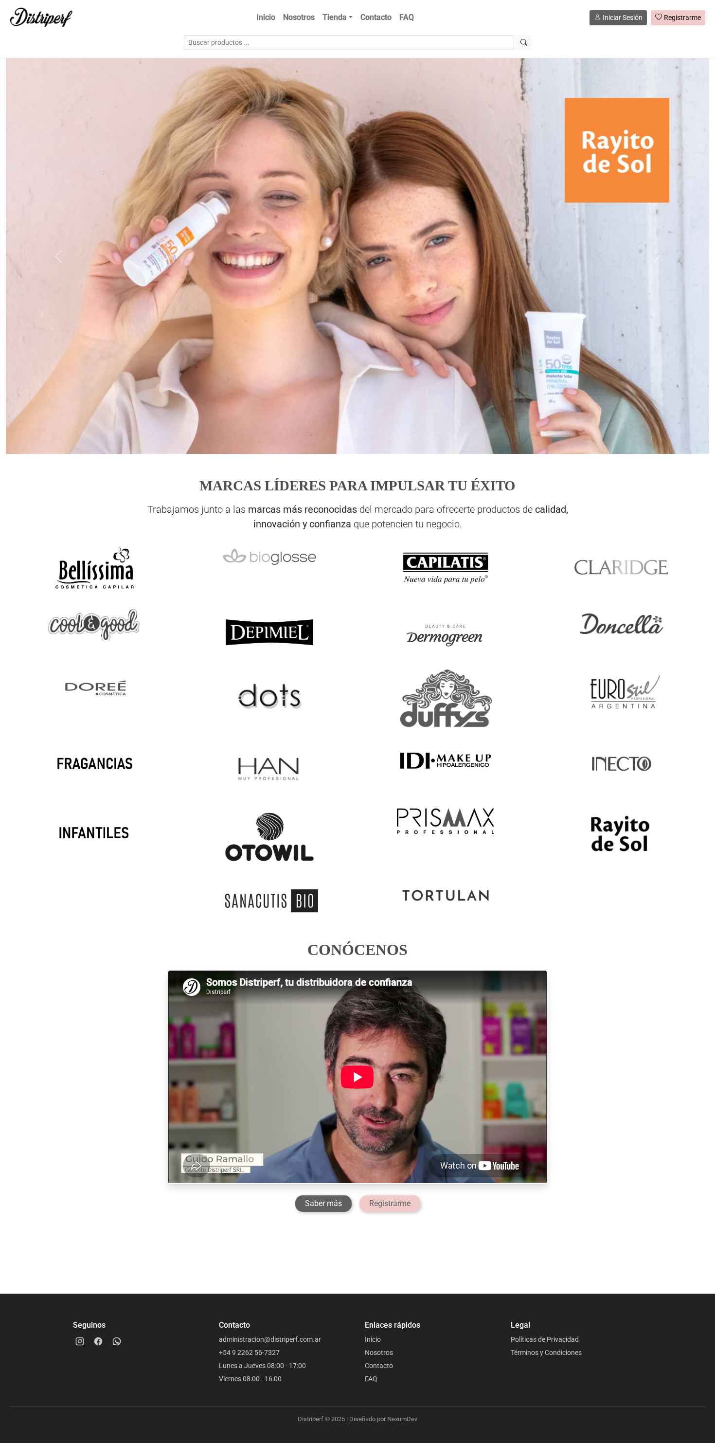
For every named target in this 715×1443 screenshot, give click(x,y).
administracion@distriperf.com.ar (270, 1339)
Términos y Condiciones (546, 1352)
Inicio (265, 17)
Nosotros (299, 17)
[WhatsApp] (117, 1341)
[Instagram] (80, 1341)
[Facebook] (98, 1341)
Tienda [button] (334, 17)
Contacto (376, 17)
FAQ (406, 17)
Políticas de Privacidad (545, 1339)
